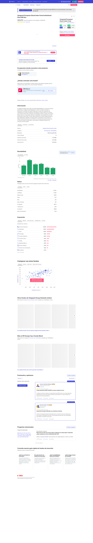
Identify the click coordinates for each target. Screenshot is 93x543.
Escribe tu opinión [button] (71, 375)
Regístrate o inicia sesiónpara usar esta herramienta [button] (36, 280)
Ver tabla (50, 180)
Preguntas (38, 4)
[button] (51, 61)
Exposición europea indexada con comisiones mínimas (49, 411)
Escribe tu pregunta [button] (71, 427)
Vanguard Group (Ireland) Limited (49, 128)
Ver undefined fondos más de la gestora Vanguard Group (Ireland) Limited (33, 330)
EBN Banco (26, 88)
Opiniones (32, 4)
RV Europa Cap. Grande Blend (50, 130)
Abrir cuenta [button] (50, 90)
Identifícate (80, 1)
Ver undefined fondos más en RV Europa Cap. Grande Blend (30, 369)
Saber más (53, 52)
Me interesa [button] (73, 4)
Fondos (18, 4)
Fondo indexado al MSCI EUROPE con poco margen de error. (50, 390)
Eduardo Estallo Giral (44, 404)
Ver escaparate (24, 74)
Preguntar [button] (72, 152)
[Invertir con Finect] (12, 2)
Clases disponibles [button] (70, 22)
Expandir (54, 180)
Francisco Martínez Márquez (46, 384)
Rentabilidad (26, 4)
